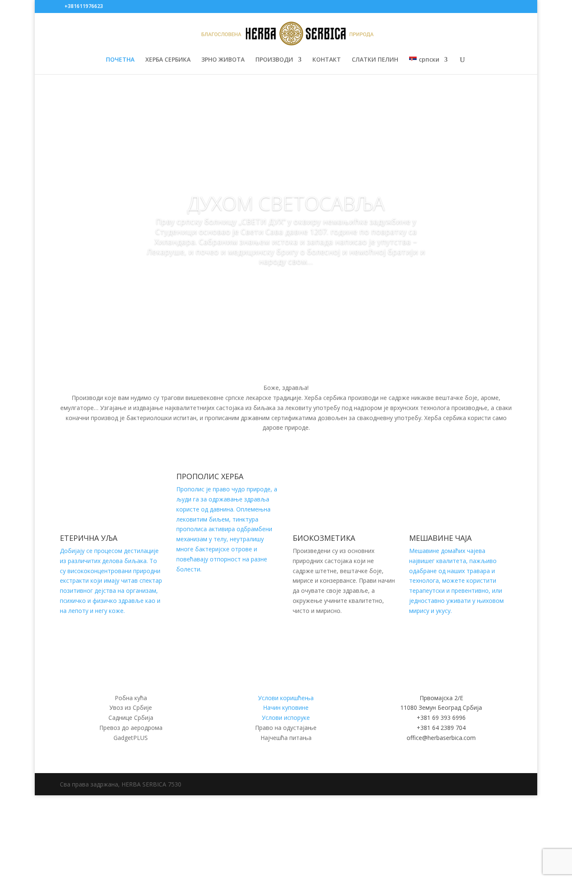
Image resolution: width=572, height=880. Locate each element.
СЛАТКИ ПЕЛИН (375, 60)
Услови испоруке (286, 718)
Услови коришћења (286, 698)
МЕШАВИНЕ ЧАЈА (440, 538)
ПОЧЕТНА (120, 60)
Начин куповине (286, 707)
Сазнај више (285, 285)
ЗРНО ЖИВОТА (223, 60)
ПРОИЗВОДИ (274, 60)
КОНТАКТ (326, 60)
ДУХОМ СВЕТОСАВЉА (286, 203)
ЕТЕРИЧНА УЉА (88, 538)
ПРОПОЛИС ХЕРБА (209, 476)
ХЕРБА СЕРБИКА (168, 60)
